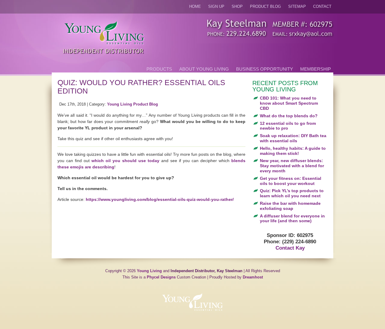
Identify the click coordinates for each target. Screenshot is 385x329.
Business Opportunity (264, 69)
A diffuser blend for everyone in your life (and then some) (292, 218)
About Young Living (204, 69)
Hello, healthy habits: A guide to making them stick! (293, 151)
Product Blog (265, 7)
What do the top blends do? (289, 115)
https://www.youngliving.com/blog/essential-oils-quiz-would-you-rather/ (160, 199)
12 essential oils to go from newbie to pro (288, 126)
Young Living (149, 271)
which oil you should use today (125, 160)
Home (195, 7)
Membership (315, 69)
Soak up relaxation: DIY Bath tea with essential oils (293, 138)
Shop (237, 7)
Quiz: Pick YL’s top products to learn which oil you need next (292, 193)
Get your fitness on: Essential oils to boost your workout (290, 181)
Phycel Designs (161, 277)
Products (159, 69)
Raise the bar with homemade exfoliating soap (290, 206)
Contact (322, 7)
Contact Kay (290, 248)
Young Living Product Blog (132, 104)
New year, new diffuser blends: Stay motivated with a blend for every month (292, 165)
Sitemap (297, 7)
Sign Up (216, 7)
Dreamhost (253, 277)
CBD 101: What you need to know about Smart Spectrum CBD (289, 103)
